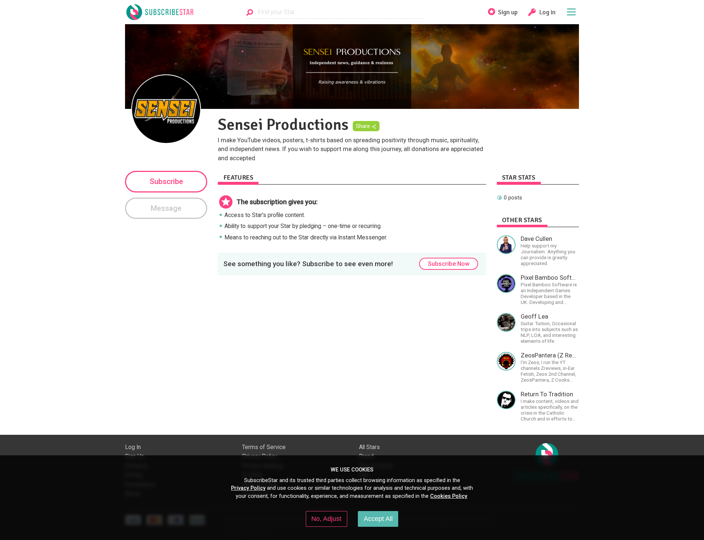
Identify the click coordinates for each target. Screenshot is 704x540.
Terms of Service (264, 447)
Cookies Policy (448, 496)
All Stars (369, 447)
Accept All (378, 518)
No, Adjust (326, 518)
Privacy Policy (248, 488)
